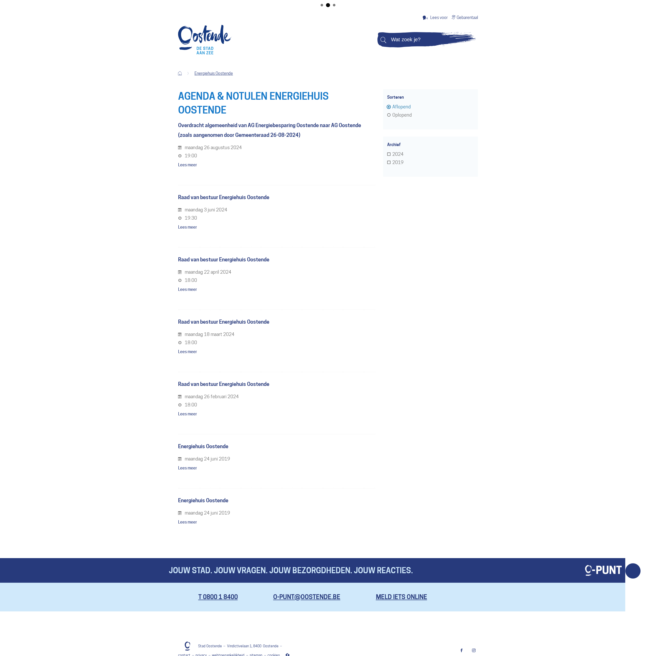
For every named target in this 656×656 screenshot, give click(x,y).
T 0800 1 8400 (218, 597)
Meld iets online (401, 597)
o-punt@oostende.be (306, 597)
